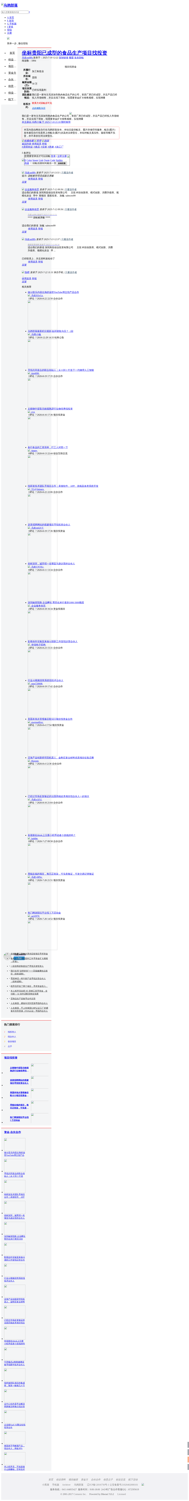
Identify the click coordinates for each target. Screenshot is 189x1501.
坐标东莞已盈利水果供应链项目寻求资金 (29, 954)
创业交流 (120, 1479)
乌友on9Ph (27, 57)
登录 (53, 156)
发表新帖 (79, 57)
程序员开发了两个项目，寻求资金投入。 (29, 986)
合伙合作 (95, 1479)
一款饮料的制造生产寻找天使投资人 (27, 966)
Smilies (59, 160)
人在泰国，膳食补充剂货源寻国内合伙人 (29, 1003)
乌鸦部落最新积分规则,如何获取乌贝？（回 (50, 331)
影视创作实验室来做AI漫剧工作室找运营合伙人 (53, 641)
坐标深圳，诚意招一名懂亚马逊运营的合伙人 (51, 563)
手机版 (55, 1484)
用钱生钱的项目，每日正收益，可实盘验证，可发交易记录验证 (61, 874)
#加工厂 (59, 147)
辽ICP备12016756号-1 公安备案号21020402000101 (112, 1484)
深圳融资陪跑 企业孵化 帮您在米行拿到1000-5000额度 (56, 602)
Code (52, 160)
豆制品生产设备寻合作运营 (23, 999)
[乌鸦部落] (9, 5)
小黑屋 (45, 1484)
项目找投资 (10, 1057)
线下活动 (133, 1479)
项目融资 (73, 1479)
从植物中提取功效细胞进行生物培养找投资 (50, 408)
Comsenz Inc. (80, 1494)
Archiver (66, 1484)
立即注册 (62, 156)
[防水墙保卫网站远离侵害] (143, 1484)
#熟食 (51, 147)
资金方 (84, 1479)
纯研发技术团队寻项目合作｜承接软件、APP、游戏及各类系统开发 (63, 486)
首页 (12, 52)
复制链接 (63, 57)
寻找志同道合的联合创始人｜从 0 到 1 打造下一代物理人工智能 (61, 370)
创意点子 (108, 1479)
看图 (71, 57)
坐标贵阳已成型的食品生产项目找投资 (64, 53)
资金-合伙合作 (12, 1132)
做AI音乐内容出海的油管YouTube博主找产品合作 (53, 292)
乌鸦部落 (78, 1484)
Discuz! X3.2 (107, 1494)
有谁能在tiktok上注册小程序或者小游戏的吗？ (52, 835)
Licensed (121, 1494)
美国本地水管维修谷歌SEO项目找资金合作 (50, 719)
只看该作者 (67, 172)
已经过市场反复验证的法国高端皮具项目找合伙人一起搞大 (58, 796)
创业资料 (12, 59)
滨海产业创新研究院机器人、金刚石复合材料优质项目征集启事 (61, 757)
